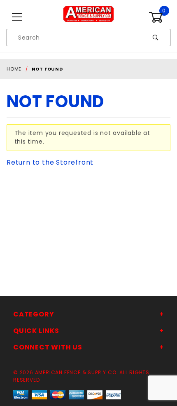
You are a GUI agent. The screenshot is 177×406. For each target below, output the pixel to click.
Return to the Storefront (50, 162)
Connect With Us (47, 347)
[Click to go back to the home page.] (88, 17)
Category (33, 314)
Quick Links (36, 330)
